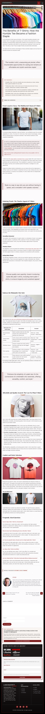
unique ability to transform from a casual (19, 158)
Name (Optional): (7, 665)
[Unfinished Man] (7, 3)
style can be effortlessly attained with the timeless (22, 319)
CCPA (35, 687)
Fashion (25, 570)
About (23, 690)
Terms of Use (37, 691)
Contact (24, 692)
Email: (5, 669)
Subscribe (22, 677)
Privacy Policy (37, 692)
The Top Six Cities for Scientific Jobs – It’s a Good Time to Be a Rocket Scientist (32, 594)
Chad (14, 577)
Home (23, 689)
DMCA (35, 689)
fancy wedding (8, 148)
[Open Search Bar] (38, 3)
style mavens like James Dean (32, 248)
